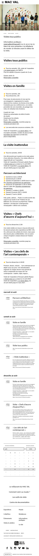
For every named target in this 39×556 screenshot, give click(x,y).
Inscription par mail (10, 134)
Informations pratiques (23, 519)
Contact (7, 530)
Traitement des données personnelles (12, 533)
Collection (7, 514)
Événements (8, 518)
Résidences (22, 514)
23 (33, 466)
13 (33, 474)
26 (33, 455)
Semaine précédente (9, 445)
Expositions (7, 510)
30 (33, 469)
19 (15, 466)
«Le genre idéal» (23, 131)
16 (33, 463)
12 (15, 463)
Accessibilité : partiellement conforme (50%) (13, 536)
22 (15, 455)
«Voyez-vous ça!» (10, 164)
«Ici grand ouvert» (10, 70)
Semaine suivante (30, 445)
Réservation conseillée (11, 77)
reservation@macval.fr (12, 44)
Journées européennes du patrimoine (18, 182)
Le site (21, 525)
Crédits (22, 533)
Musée (21, 510)
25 (28, 455)
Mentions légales (14, 530)
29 (15, 458)
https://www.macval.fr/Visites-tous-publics (21, 338)
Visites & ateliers (9, 523)
